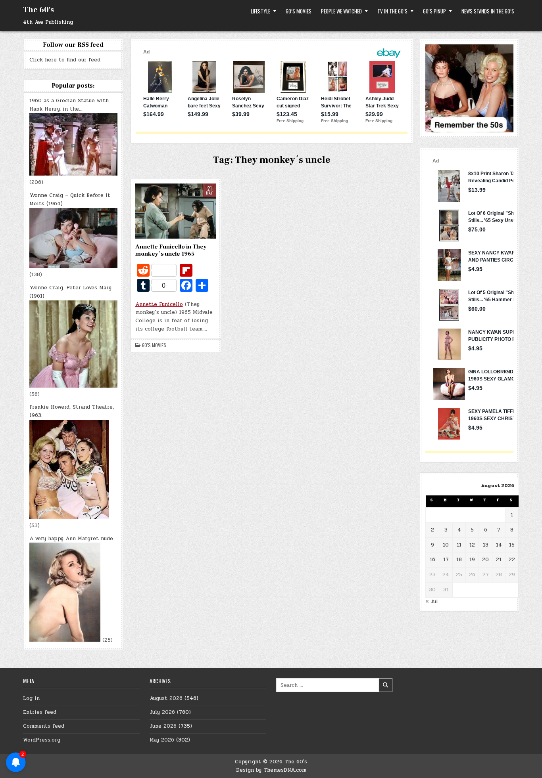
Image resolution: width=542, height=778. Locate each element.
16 (432, 560)
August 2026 (166, 698)
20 (485, 560)
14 (499, 545)
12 (472, 545)
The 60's (38, 10)
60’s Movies (298, 11)
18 (459, 560)
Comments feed (43, 726)
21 (499, 560)
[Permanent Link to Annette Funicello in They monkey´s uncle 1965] (175, 211)
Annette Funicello (159, 304)
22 (512, 560)
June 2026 (163, 726)
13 (485, 545)
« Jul (431, 602)
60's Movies (154, 345)
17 (446, 560)
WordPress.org (41, 740)
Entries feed (39, 712)
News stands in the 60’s (487, 11)
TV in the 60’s (392, 11)
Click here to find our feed (64, 60)
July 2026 (162, 712)
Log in (31, 698)
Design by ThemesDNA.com (271, 770)
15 (512, 545)
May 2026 (162, 740)
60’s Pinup (434, 11)
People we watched (341, 11)
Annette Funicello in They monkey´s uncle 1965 (171, 250)
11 (459, 545)
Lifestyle (260, 11)
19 (472, 560)
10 (446, 545)
